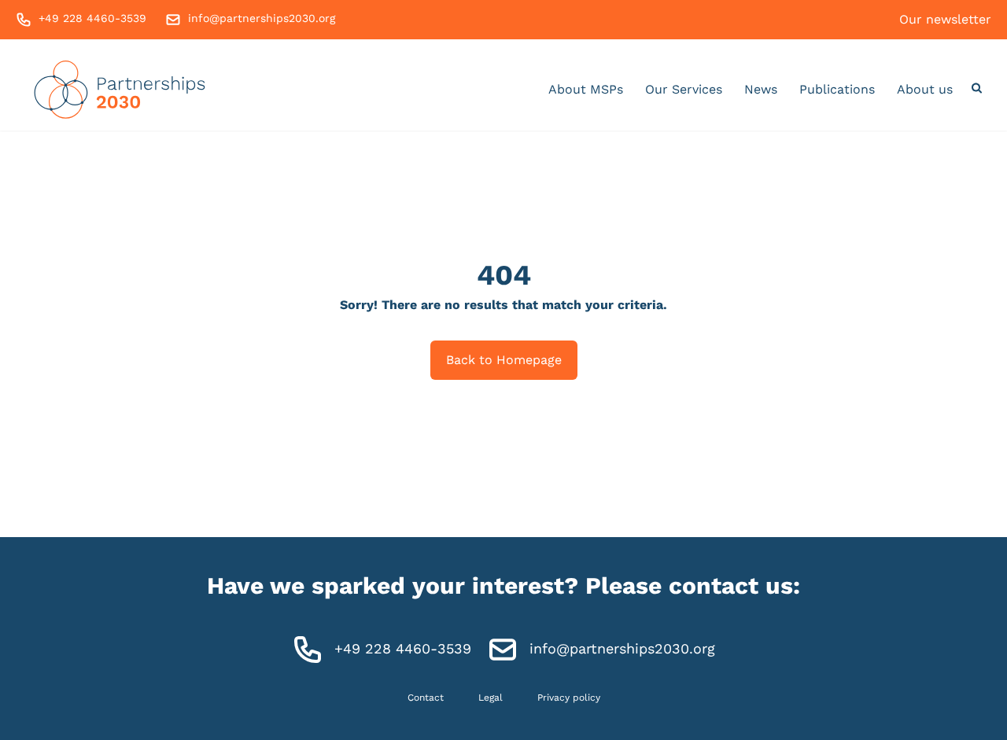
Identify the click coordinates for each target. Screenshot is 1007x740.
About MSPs (585, 89)
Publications (837, 89)
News (760, 89)
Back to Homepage (504, 359)
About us (925, 89)
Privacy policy (568, 697)
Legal (490, 697)
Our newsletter (945, 19)
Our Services (683, 89)
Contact (426, 697)
